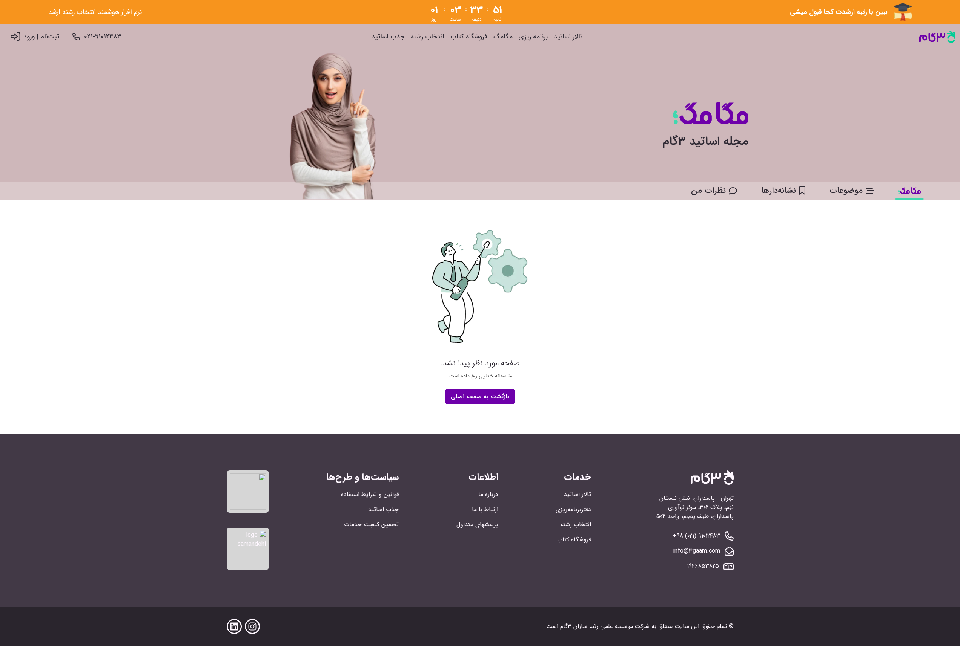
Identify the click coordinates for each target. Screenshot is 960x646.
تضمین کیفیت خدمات (371, 524)
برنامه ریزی (533, 37)
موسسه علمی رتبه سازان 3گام (596, 626)
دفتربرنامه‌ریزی (573, 509)
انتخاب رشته (427, 37)
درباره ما (488, 494)
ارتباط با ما (485, 509)
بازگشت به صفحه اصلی (480, 396)
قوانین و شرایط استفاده (370, 494)
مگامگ (503, 37)
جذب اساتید (388, 37)
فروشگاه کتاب (468, 37)
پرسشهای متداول (477, 524)
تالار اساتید (568, 37)
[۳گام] (937, 37)
